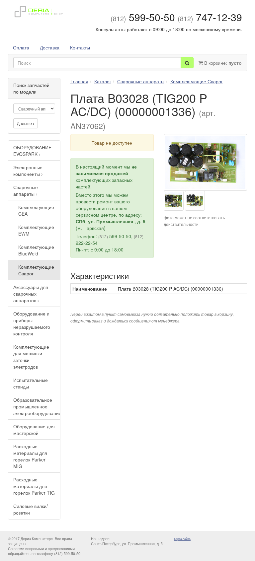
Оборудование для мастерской (34, 429)
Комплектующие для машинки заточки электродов (31, 356)
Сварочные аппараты (25, 190)
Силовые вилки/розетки (30, 509)
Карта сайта (182, 539)
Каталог (102, 81)
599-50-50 (143, 17)
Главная (79, 81)
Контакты (80, 47)
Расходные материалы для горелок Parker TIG (34, 486)
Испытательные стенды (30, 383)
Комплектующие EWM (36, 230)
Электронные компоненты (27, 170)
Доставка (49, 47)
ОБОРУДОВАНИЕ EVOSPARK (32, 150)
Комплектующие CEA (36, 210)
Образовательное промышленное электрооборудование (36, 406)
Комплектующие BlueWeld (36, 250)
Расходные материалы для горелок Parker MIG (30, 456)
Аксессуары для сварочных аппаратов (30, 294)
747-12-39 (210, 17)
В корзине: (222, 62)
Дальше (25, 123)
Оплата (21, 47)
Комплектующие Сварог (36, 270)
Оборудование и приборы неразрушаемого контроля (31, 323)
